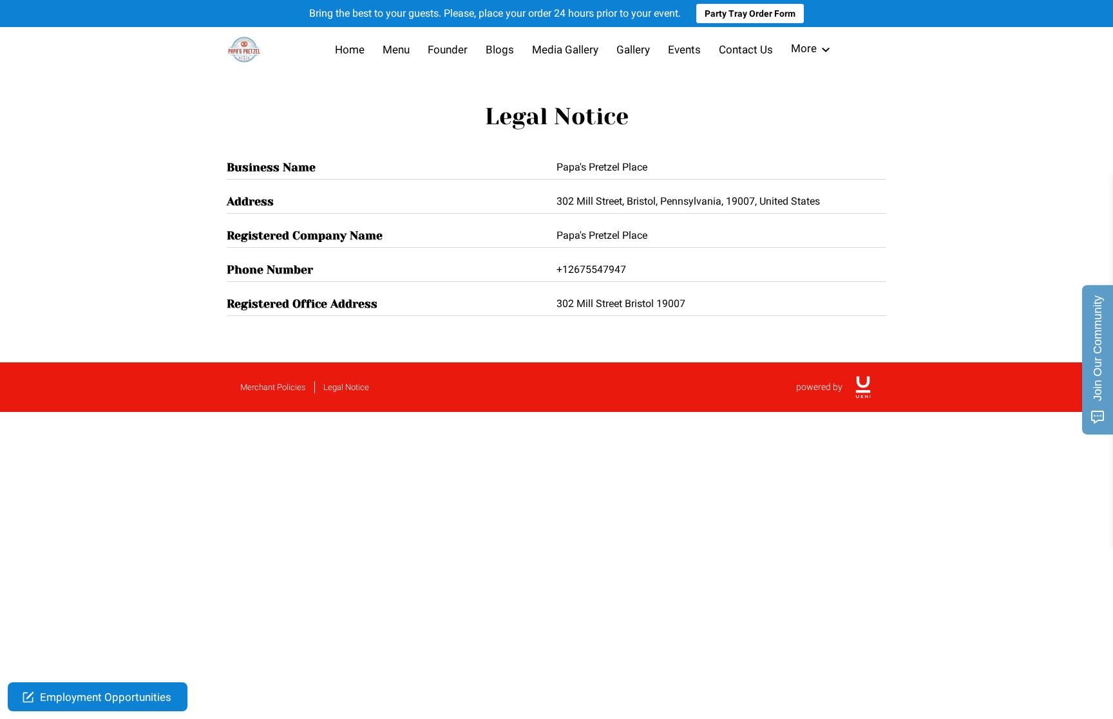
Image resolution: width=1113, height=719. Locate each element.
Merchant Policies (273, 387)
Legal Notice (346, 387)
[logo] (863, 387)
